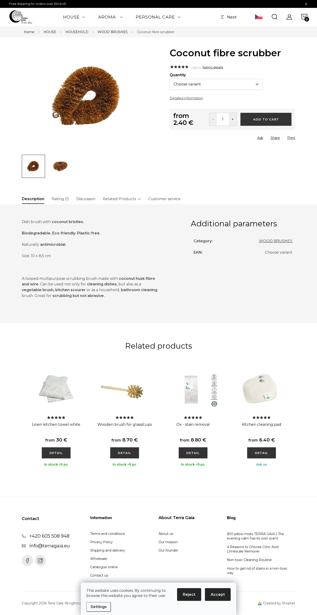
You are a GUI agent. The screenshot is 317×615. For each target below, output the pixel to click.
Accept (218, 594)
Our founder (168, 550)
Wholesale (98, 559)
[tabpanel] (56, 421)
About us (165, 534)
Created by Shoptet (279, 603)
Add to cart (266, 119)
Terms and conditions (107, 534)
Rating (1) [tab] (60, 199)
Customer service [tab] (164, 199)
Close (196, 136)
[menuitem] (74, 17)
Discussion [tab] (85, 199)
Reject (189, 594)
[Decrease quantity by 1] (213, 119)
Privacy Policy (101, 542)
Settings (99, 607)
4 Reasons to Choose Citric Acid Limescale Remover (252, 549)
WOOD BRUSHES (275, 241)
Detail (56, 453)
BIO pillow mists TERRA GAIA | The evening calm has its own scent (255, 536)
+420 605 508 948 (49, 536)
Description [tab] (33, 199)
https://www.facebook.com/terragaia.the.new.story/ (27, 560)
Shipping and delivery (107, 550)
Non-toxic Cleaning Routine (249, 560)
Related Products (119, 199)
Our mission (168, 542)
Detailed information (186, 98)
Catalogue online (104, 567)
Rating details (213, 67)
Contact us (99, 575)
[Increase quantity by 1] (232, 119)
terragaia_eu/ (40, 560)
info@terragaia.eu (49, 546)
